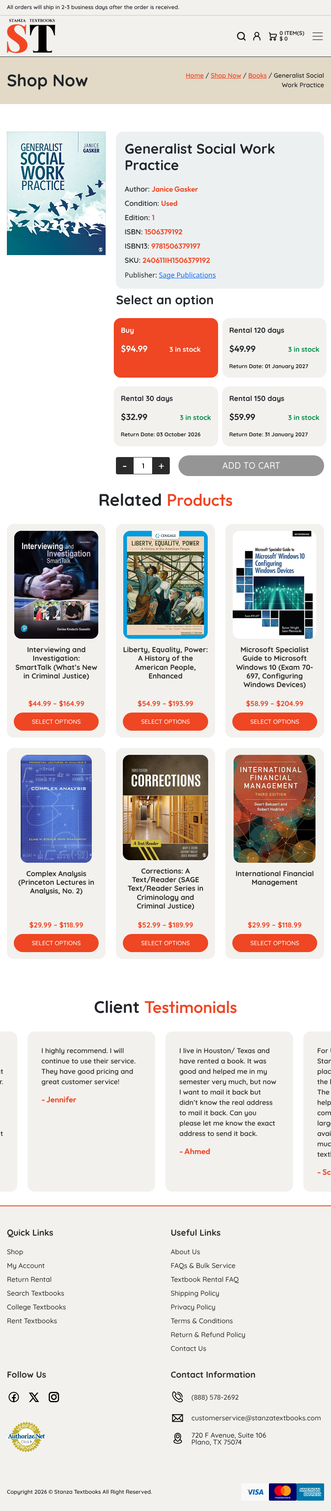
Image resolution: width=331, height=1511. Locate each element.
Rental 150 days (256, 398)
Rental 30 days (147, 398)
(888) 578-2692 (215, 1397)
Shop (15, 1251)
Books (257, 75)
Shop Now (226, 75)
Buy (127, 330)
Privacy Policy (193, 1307)
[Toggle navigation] (317, 36)
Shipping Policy (195, 1293)
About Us (185, 1251)
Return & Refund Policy (208, 1334)
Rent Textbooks (32, 1320)
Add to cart (251, 465)
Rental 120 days (256, 330)
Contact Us (188, 1348)
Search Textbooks (35, 1293)
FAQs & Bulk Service (203, 1265)
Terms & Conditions (202, 1320)
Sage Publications (187, 275)
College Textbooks (36, 1307)
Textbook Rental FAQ (205, 1279)
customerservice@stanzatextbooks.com (256, 1417)
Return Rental (29, 1279)
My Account (26, 1265)
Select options (56, 722)
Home (195, 75)
